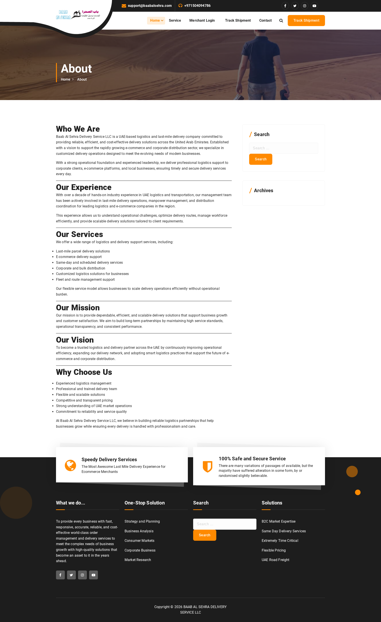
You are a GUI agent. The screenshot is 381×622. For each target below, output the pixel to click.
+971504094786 (197, 6)
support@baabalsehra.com (150, 6)
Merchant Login (203, 20)
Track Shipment (238, 20)
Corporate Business (140, 550)
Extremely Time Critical (280, 541)
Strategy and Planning (142, 521)
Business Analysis (139, 531)
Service (175, 20)
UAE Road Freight (275, 560)
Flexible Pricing (274, 550)
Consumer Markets (140, 541)
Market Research (138, 560)
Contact (265, 20)
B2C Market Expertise (278, 521)
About (82, 79)
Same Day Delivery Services (284, 531)
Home (155, 20)
